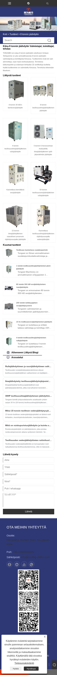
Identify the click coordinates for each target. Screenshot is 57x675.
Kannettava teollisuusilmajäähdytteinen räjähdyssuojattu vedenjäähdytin (43, 235)
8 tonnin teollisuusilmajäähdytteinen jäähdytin (43, 108)
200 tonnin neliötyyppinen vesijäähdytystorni (26, 304)
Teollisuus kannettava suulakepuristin (32, 250)
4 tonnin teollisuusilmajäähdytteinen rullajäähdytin (15, 149)
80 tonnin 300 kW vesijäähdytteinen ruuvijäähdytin (31, 285)
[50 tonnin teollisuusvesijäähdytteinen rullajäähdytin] (43, 174)
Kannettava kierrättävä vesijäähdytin (15, 191)
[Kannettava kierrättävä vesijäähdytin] (15, 174)
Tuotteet (14, 34)
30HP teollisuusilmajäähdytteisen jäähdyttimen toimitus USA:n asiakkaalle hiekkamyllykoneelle (28, 396)
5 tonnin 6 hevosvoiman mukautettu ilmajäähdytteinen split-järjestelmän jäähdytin (43, 150)
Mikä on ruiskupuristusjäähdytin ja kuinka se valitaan (28, 425)
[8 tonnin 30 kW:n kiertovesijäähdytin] (15, 89)
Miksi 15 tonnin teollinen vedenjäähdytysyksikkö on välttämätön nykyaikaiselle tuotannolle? (28, 411)
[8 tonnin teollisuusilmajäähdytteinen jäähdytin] (43, 89)
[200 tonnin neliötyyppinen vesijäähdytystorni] (9, 306)
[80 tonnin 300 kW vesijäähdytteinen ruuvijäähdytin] (9, 288)
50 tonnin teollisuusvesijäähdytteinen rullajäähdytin (43, 193)
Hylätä (16, 668)
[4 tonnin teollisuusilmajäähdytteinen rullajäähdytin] (15, 130)
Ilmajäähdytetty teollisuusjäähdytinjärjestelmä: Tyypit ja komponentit (28, 381)
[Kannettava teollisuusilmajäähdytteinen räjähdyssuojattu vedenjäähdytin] (43, 215)
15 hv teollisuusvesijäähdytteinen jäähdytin (34, 322)
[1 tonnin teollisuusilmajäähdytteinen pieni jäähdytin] (9, 269)
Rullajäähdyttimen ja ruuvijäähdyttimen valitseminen (28, 366)
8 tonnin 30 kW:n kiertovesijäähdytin (15, 106)
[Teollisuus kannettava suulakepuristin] (9, 253)
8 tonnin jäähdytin (29, 34)
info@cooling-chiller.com (35, 557)
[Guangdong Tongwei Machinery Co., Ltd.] (28, 11)
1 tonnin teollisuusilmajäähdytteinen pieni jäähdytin (33, 267)
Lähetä (28, 511)
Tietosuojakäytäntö (24, 663)
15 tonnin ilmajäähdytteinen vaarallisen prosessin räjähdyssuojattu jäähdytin (15, 235)
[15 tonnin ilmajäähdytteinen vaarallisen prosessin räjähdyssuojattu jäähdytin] (15, 215)
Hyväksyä (31, 668)
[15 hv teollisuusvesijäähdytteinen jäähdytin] (9, 325)
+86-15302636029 (23, 552)
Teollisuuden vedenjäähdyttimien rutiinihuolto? (28, 440)
